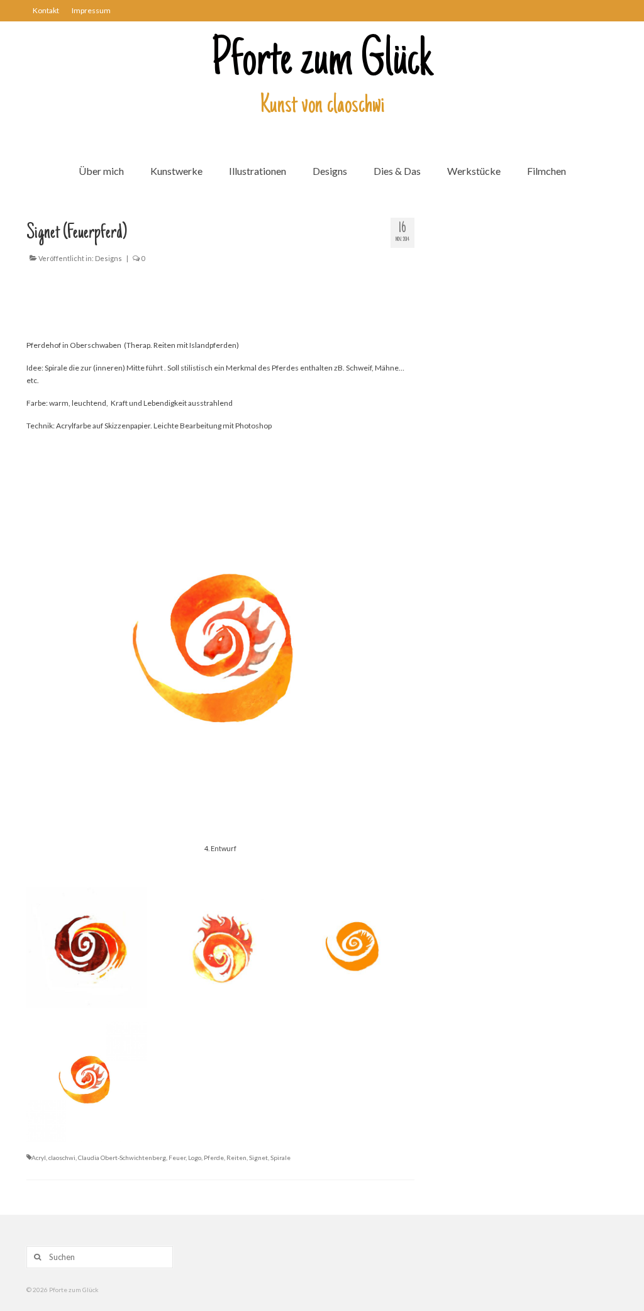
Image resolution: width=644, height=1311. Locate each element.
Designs (108, 258)
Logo (194, 1157)
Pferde (214, 1157)
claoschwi (61, 1157)
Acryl (38, 1157)
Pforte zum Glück (322, 62)
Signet (258, 1157)
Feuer (177, 1157)
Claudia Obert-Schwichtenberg (122, 1157)
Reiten (236, 1157)
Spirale (280, 1157)
